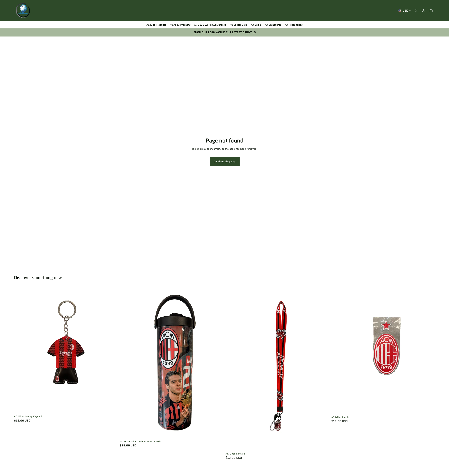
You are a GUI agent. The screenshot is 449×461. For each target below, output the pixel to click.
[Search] (416, 11)
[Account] (423, 11)
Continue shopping (224, 161)
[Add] (112, 408)
